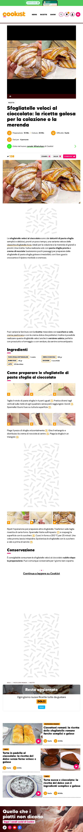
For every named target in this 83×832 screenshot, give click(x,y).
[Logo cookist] (14, 14)
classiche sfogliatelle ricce (19, 244)
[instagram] (10, 827)
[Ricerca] (61, 14)
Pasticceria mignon (20, 683)
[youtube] (15, 827)
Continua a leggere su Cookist (41, 573)
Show (53, 14)
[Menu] (78, 14)
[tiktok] (5, 827)
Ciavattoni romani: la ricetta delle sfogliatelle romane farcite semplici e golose (61, 730)
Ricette (43, 14)
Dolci (9, 683)
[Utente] (72, 14)
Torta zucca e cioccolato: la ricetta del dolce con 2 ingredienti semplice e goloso (62, 783)
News (34, 14)
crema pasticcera (15, 335)
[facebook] (20, 827)
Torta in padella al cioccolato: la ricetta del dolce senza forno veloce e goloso (19, 757)
